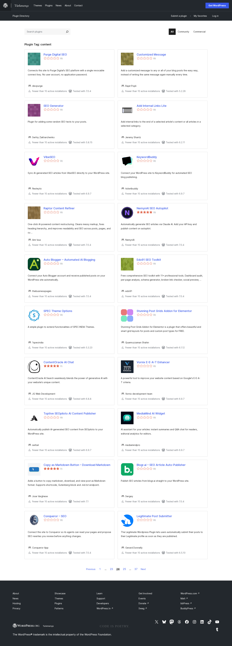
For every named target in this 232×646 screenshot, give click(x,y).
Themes (59, 598)
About (16, 593)
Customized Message (151, 54)
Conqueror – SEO (55, 516)
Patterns (59, 608)
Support (101, 598)
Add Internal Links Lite (152, 105)
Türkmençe (48, 626)
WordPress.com (190, 593)
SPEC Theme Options (58, 311)
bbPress (186, 603)
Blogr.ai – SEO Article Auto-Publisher (161, 465)
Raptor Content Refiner (59, 208)
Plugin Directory (21, 16)
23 (111, 569)
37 (135, 569)
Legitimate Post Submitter (154, 516)
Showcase (60, 593)
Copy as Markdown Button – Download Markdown (77, 465)
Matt (184, 598)
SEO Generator (54, 105)
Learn (99, 593)
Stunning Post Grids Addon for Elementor (164, 311)
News (15, 598)
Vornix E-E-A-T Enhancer (153, 362)
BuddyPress (188, 608)
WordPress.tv (105, 608)
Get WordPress (217, 5)
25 (124, 569)
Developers (103, 603)
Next (143, 569)
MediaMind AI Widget (151, 413)
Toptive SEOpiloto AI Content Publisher (70, 413)
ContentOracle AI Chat (59, 362)
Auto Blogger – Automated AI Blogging (69, 259)
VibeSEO (49, 157)
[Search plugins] (67, 32)
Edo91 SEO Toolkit (149, 259)
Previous (90, 569)
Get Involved (145, 593)
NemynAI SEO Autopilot (152, 208)
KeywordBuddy (147, 157)
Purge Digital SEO (55, 54)
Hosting (17, 603)
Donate (144, 603)
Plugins (58, 603)
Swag (143, 608)
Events (142, 598)
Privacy (16, 608)
